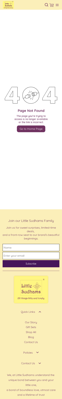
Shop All (31, 332)
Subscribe (31, 263)
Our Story (31, 322)
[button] (52, 5)
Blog (31, 337)
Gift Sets (31, 327)
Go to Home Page (31, 128)
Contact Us (31, 342)
